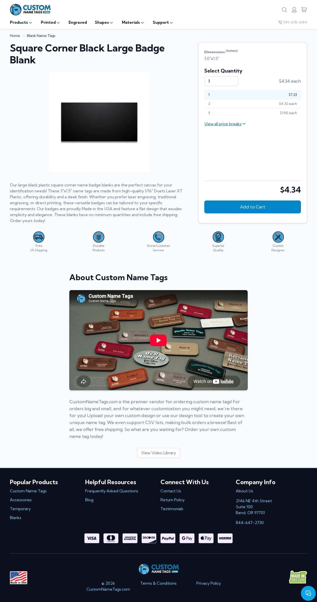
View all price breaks (222, 123)
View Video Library (158, 452)
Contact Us (170, 490)
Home (15, 35)
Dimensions (221, 51)
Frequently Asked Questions (111, 490)
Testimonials (171, 508)
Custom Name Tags (28, 490)
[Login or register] (294, 10)
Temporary (20, 508)
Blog (89, 499)
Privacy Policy (208, 583)
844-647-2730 (250, 522)
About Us (244, 490)
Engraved (78, 22)
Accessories (21, 499)
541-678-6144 (295, 22)
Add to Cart (252, 207)
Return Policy (172, 499)
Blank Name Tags (41, 35)
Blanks (15, 517)
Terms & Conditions (158, 583)
